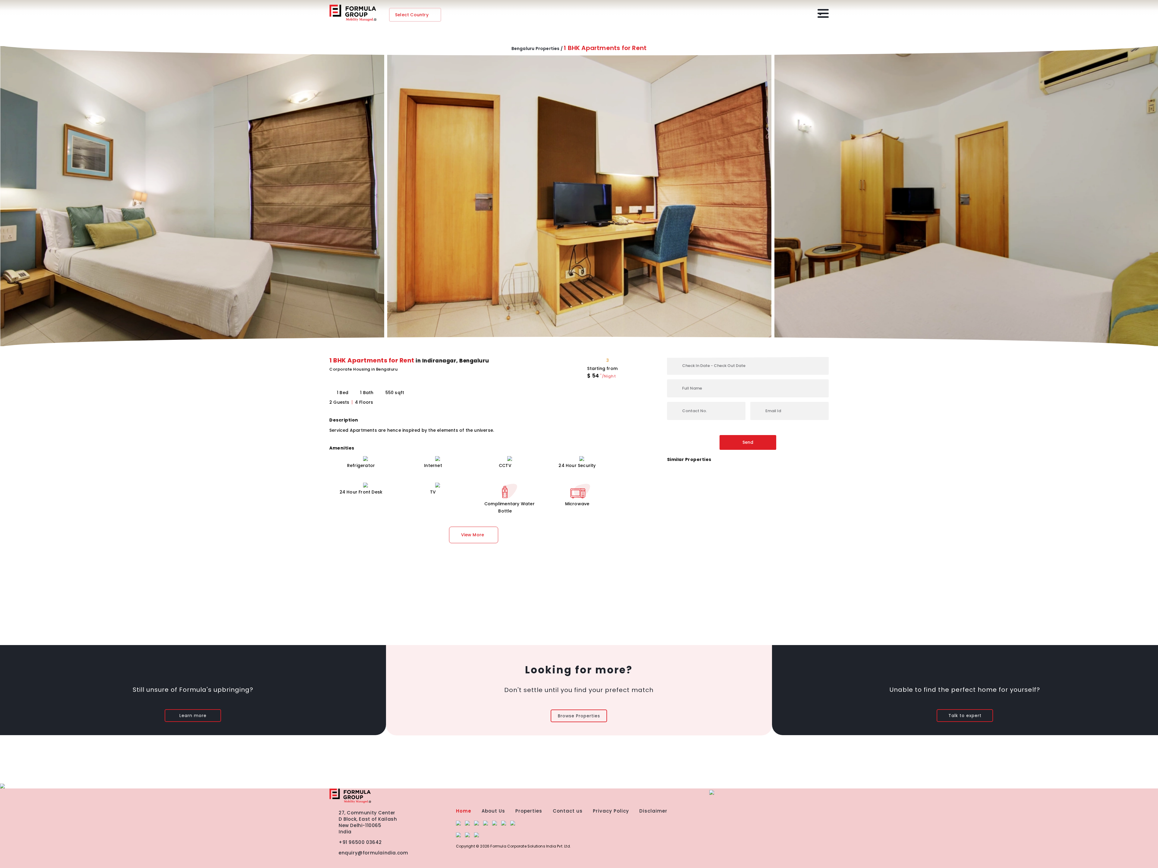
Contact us (568, 811)
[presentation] (8, 186)
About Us (493, 811)
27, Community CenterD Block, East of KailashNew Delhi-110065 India (368, 822)
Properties (528, 811)
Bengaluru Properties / (537, 48)
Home (463, 811)
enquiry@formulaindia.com (373, 853)
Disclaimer (653, 811)
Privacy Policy (611, 811)
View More (472, 535)
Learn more (193, 716)
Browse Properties (579, 716)
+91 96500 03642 (360, 842)
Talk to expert (965, 716)
